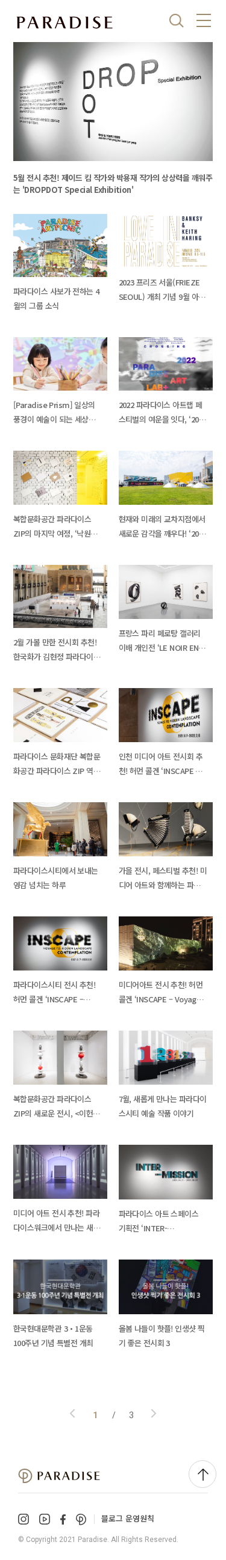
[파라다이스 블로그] (64, 22)
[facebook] (63, 1519)
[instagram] (23, 1519)
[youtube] (44, 1519)
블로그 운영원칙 (127, 1518)
